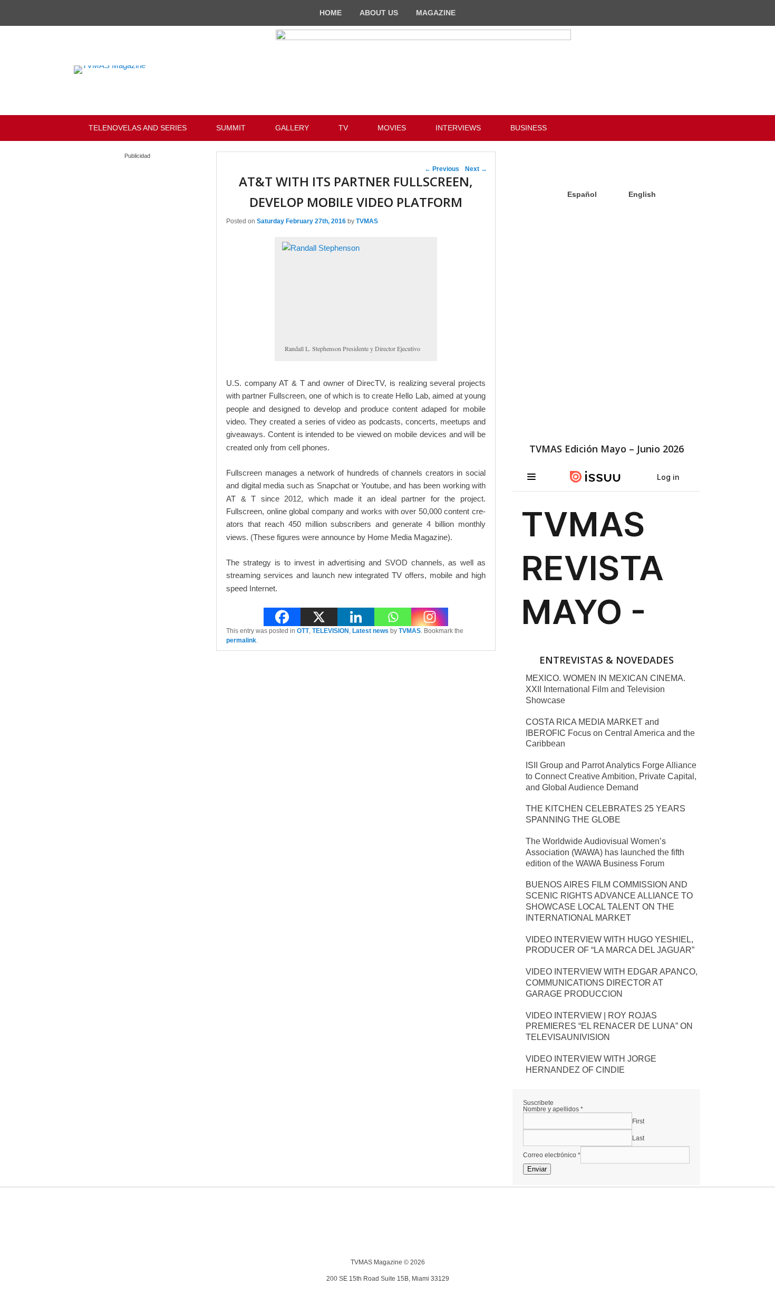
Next (476, 169)
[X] (319, 617)
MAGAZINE (436, 12)
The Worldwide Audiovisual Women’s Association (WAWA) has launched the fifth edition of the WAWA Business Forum (605, 852)
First (638, 1121)
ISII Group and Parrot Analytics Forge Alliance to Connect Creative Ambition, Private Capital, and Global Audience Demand (611, 776)
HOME (330, 12)
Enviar (537, 1169)
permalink (241, 640)
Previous (441, 169)
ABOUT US (379, 12)
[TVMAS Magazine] (110, 69)
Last (638, 1138)
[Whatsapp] (392, 617)
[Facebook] (282, 617)
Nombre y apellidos (553, 1109)
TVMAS (367, 221)
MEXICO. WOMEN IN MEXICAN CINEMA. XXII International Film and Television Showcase (605, 689)
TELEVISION (330, 631)
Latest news (370, 631)
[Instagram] (429, 617)
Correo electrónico (551, 1155)
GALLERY (292, 128)
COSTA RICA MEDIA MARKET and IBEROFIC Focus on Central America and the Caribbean (610, 733)
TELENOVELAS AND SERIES (138, 128)
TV (343, 128)
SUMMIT (231, 128)
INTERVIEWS (458, 128)
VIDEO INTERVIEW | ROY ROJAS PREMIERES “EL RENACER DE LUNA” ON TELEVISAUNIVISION (609, 1026)
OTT (303, 631)
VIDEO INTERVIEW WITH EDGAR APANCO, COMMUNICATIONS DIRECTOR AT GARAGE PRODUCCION (612, 982)
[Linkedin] (355, 617)
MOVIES (391, 128)
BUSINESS (528, 128)
